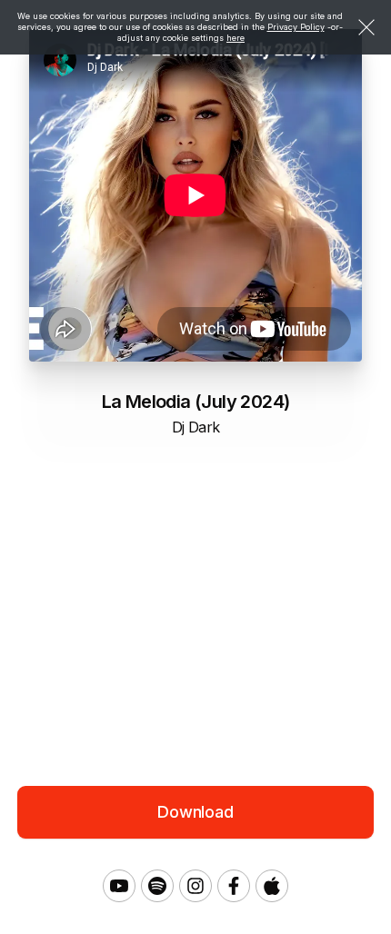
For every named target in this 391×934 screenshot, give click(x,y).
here (235, 38)
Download (195, 811)
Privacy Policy (296, 27)
